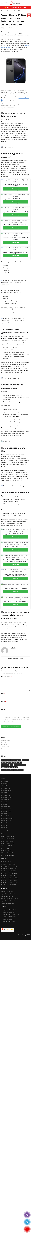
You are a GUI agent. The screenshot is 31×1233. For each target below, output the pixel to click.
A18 (3, 760)
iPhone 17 (4, 786)
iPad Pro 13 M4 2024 (7, 841)
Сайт (3, 709)
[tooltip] (29, 15)
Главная (3, 10)
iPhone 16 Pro (5, 795)
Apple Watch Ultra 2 (7, 903)
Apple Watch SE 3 (7, 896)
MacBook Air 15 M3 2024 (9, 882)
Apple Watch (5, 746)
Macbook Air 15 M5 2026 (9, 866)
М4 (11, 765)
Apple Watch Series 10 (8, 901)
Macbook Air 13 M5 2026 (9, 868)
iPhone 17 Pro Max (7, 790)
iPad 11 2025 (5, 848)
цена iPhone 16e (18, 769)
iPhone (8, 10)
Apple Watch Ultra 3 (7, 891)
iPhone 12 (4, 825)
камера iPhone (6, 767)
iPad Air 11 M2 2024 (7, 853)
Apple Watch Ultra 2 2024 (9, 898)
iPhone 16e (25, 760)
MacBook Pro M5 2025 (8, 871)
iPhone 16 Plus (6, 800)
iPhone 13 (4, 823)
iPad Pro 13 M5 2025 (7, 839)
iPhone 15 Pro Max (7, 809)
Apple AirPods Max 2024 (11, 914)
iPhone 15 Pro (5, 806)
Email (3, 702)
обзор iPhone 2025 (7, 769)
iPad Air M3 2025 (6, 846)
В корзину (15, 189)
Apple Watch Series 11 (8, 894)
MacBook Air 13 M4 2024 (9, 873)
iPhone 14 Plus (6, 820)
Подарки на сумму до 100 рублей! (16, 7)
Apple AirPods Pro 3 (9, 910)
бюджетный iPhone (20, 765)
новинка (14, 767)
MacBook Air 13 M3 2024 (9, 885)
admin (13, 648)
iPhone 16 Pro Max (7, 797)
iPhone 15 (4, 804)
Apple (7, 760)
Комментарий (6, 677)
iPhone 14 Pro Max (7, 818)
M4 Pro (10, 762)
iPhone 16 (4, 792)
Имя (3, 693)
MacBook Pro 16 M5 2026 (9, 864)
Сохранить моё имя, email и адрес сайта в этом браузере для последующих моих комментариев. (16, 719)
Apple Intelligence (16, 760)
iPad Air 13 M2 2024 (7, 855)
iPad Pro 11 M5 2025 (7, 836)
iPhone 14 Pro (5, 816)
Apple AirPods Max (9, 921)
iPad (2, 749)
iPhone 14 (4, 813)
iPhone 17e (4, 781)
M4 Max (4, 762)
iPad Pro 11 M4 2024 (7, 843)
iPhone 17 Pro (5, 788)
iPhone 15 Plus (5, 811)
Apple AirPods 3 (8, 919)
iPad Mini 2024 (6, 850)
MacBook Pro (17, 762)
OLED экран (5, 765)
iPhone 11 (4, 827)
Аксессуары (5, 830)
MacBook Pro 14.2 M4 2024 (10, 878)
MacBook (4, 744)
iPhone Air (4, 783)
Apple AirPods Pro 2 (9, 916)
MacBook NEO (6, 861)
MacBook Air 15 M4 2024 (9, 875)
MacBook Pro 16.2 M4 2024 (9, 880)
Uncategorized (5, 740)
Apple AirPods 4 (8, 912)
